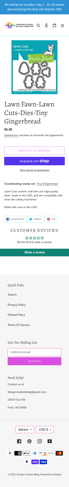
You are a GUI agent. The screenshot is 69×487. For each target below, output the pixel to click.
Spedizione (11, 135)
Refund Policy (16, 314)
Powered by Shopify (50, 474)
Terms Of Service (19, 325)
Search (12, 294)
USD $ (43, 429)
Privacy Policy (17, 304)
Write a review (35, 252)
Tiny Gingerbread (47, 183)
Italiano (23, 429)
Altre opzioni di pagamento (34, 170)
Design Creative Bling (28, 474)
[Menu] (62, 25)
